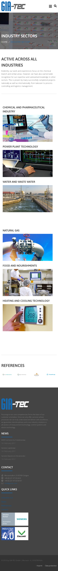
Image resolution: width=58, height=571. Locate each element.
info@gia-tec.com (10, 483)
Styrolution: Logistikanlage (8, 448)
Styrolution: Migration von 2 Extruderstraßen (13, 456)
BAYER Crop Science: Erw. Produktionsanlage (13, 440)
